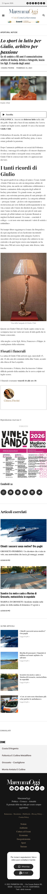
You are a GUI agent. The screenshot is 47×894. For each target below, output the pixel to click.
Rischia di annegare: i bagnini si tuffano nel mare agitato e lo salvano (33, 655)
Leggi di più (5, 560)
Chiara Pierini (11, 400)
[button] (3, 15)
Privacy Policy (37, 814)
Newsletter (17, 814)
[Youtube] (38, 3)
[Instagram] (33, 3)
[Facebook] (28, 3)
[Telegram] (30, 3)
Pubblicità (26, 814)
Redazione (8, 814)
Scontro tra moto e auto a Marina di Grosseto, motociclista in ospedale (19, 595)
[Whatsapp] (44, 3)
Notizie (14, 32)
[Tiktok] (41, 3)
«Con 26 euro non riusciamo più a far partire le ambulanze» (33, 697)
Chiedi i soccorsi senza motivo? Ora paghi (22, 546)
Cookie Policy (24, 817)
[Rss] (36, 3)
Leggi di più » (25, 636)
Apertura (5, 32)
